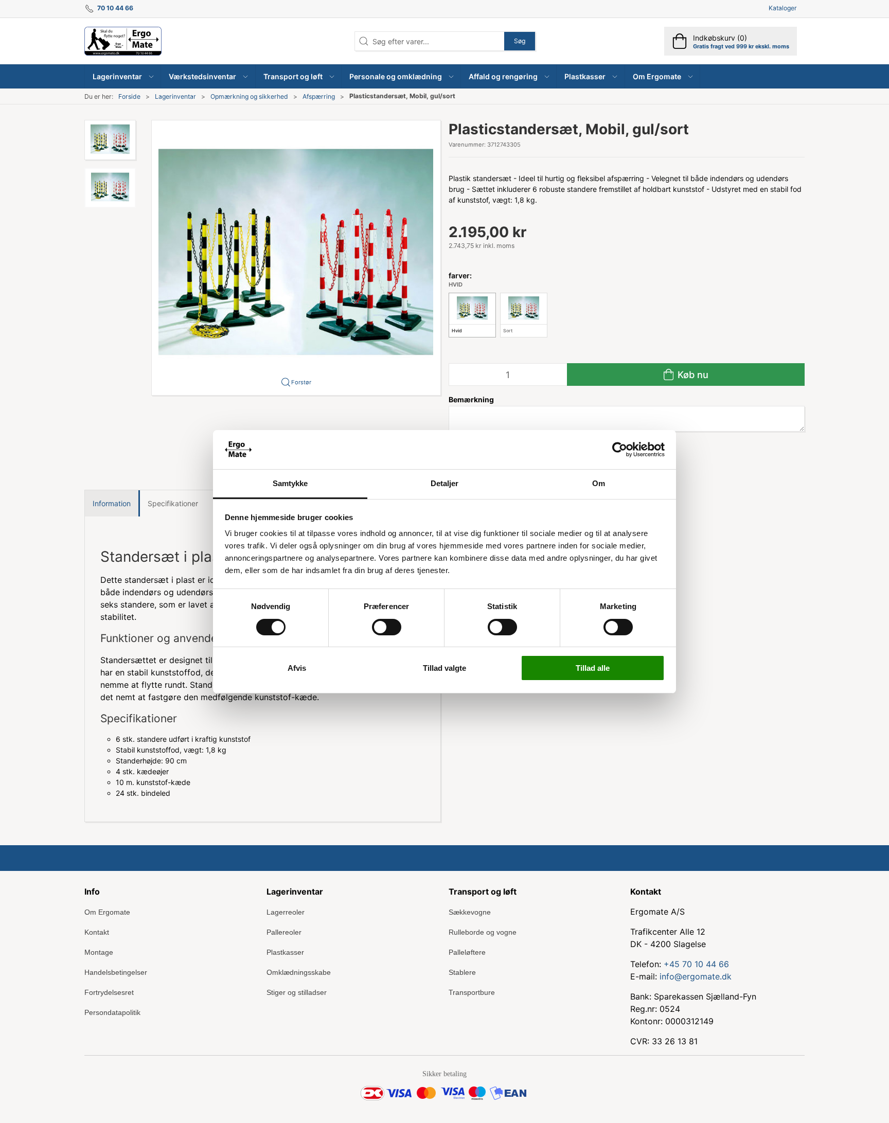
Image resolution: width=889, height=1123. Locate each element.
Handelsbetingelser (115, 972)
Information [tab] (112, 503)
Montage (98, 952)
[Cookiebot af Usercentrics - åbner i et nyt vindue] (620, 449)
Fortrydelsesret (109, 992)
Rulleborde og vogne (483, 932)
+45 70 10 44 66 (696, 964)
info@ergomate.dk (696, 976)
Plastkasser (285, 952)
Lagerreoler (285, 912)
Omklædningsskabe (298, 972)
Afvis (297, 668)
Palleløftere (467, 952)
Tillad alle (593, 668)
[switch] (386, 627)
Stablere (462, 972)
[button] (123, 76)
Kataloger (783, 8)
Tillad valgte (444, 668)
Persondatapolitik (112, 1012)
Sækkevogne (470, 912)
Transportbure (472, 992)
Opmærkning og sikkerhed (249, 96)
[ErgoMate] (123, 41)
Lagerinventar (175, 96)
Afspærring (319, 96)
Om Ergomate (107, 912)
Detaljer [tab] (445, 483)
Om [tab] (598, 483)
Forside (129, 96)
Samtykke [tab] (290, 483)
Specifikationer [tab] (173, 503)
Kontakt (96, 932)
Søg (519, 41)
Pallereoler (283, 932)
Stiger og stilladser (296, 992)
